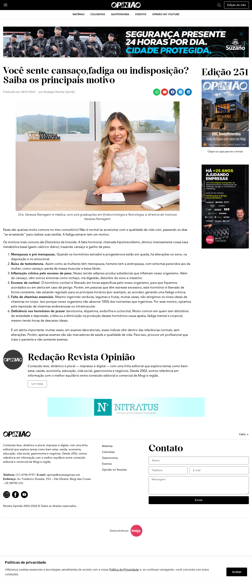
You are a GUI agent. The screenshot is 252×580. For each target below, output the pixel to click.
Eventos (140, 14)
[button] (156, 92)
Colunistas (97, 14)
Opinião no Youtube (165, 14)
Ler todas (37, 383)
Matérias (78, 14)
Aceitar (236, 571)
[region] (126, 568)
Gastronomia (120, 14)
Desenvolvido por (119, 530)
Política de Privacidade (124, 569)
